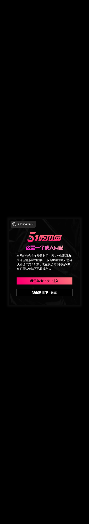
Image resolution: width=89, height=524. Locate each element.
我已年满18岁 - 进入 (44, 281)
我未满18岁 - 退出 (44, 292)
